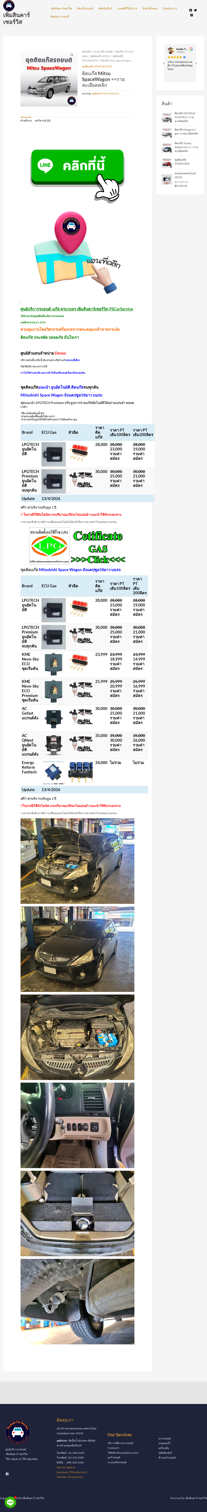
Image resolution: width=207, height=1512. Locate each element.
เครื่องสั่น (163, 1448)
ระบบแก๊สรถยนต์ (117, 1462)
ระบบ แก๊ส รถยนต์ (103, 51)
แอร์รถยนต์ (114, 1457)
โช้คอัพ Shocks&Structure (123, 1452)
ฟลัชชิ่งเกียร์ (105, 8)
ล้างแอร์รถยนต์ (166, 1457)
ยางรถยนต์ (164, 1438)
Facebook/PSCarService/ (72, 1472)
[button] (72, 55)
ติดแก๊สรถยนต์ (85, 8)
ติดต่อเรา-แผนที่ (60, 16)
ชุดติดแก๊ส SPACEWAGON (97, 66)
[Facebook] (190, 10)
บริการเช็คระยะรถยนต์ (120, 1443)
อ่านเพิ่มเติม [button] (173, 77)
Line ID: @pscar (66, 1467)
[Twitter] (195, 10)
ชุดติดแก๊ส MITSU (100, 56)
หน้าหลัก (86, 51)
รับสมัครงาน (170, 8)
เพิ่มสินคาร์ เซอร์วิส (16, 18)
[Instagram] (191, 15)
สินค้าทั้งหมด (150, 8)
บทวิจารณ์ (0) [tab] (42, 120)
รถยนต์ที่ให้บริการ (127, 8)
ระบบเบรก (113, 1447)
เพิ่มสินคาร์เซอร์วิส (61, 8)
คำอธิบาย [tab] (26, 120)
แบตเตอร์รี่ (164, 1443)
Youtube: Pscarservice (70, 1476)
